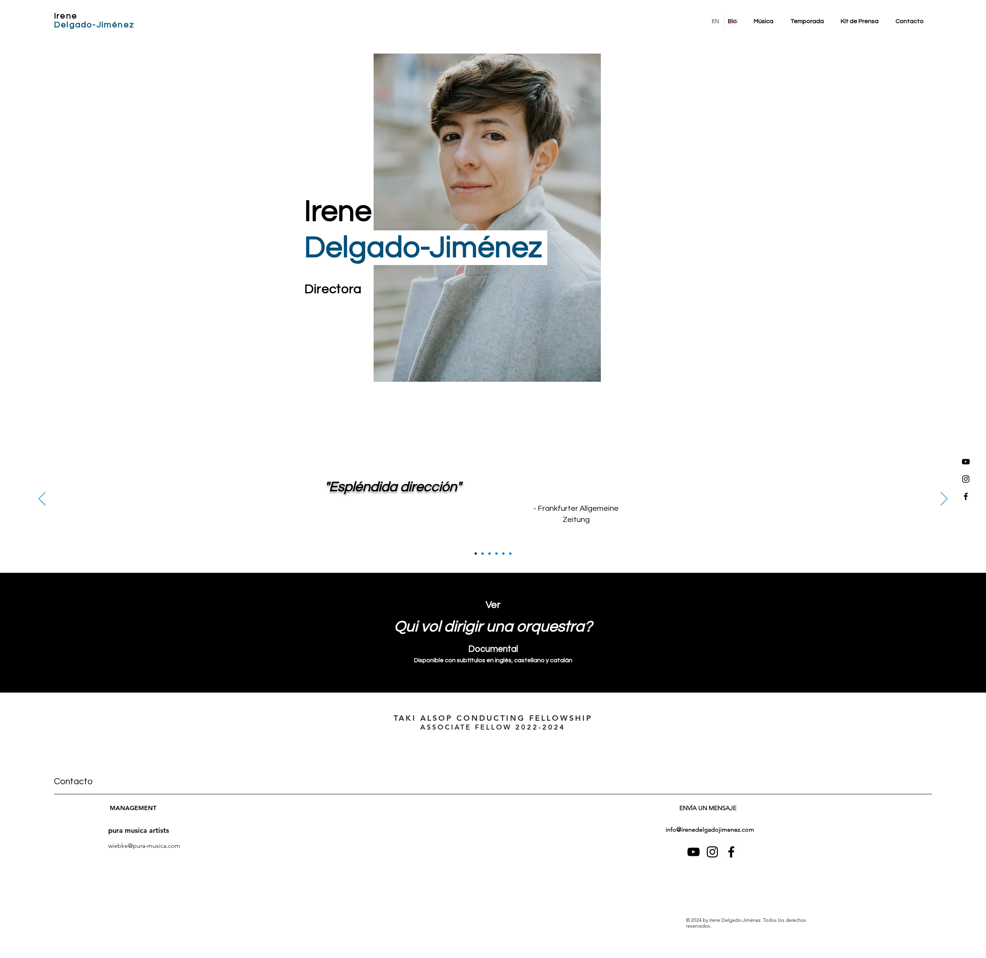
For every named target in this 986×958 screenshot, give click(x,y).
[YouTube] (966, 461)
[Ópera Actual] (496, 553)
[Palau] (503, 553)
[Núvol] (510, 553)
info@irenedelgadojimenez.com (710, 829)
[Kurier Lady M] (482, 553)
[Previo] (42, 499)
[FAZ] (476, 553)
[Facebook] (966, 496)
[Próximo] (944, 499)
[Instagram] (966, 479)
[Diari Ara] (489, 553)
